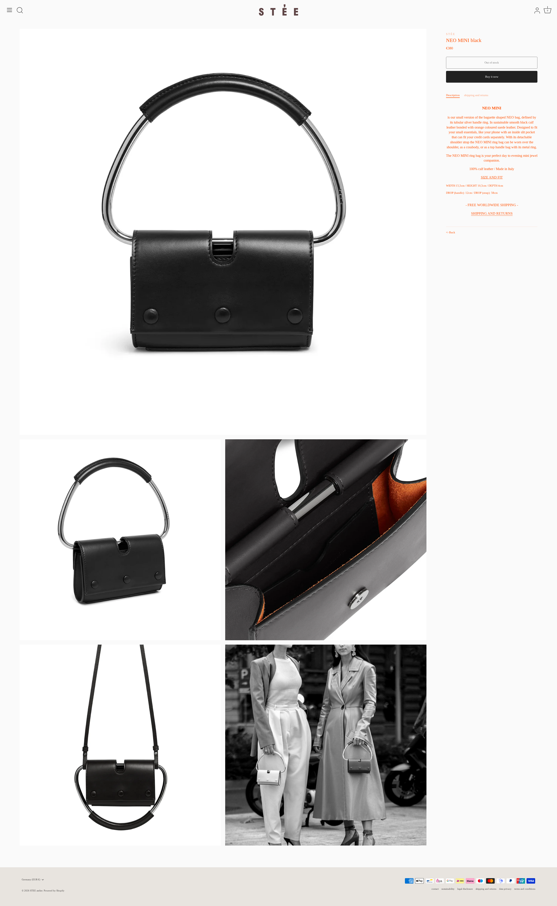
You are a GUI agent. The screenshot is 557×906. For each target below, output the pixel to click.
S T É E (450, 34)
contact (435, 889)
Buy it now (491, 76)
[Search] (20, 10)
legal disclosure (465, 889)
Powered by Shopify (54, 890)
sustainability (448, 889)
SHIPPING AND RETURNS (492, 214)
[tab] (455, 95)
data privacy (505, 889)
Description (453, 95)
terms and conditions (524, 889)
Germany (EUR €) (31, 879)
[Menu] (9, 10)
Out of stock (492, 62)
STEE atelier (36, 890)
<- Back (450, 232)
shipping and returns (476, 95)
